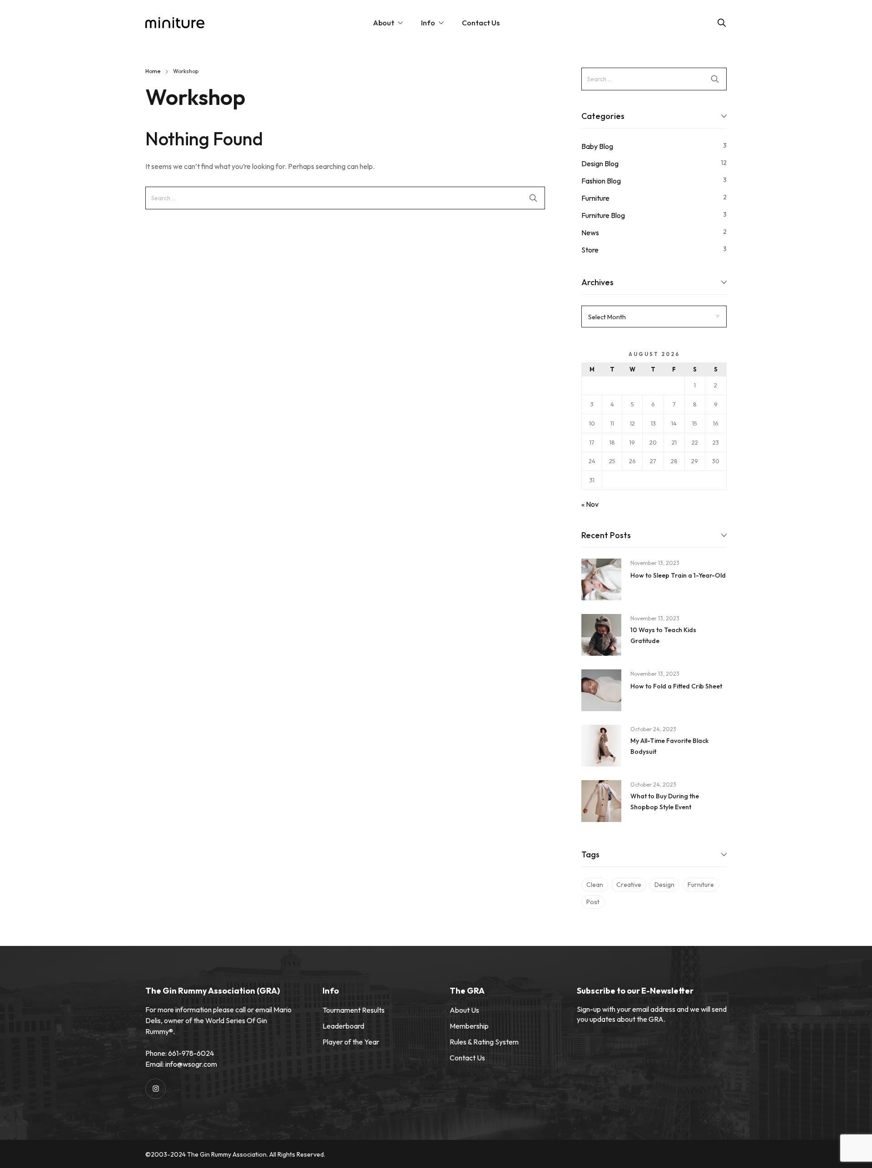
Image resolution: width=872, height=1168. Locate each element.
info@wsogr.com (191, 1064)
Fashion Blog (601, 180)
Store (590, 249)
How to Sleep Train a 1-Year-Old (678, 575)
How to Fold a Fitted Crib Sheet (676, 686)
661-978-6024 (191, 1053)
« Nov (590, 504)
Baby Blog (597, 146)
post (593, 902)
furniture (701, 885)
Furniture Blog (603, 215)
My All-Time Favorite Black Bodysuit (669, 746)
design (664, 885)
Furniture (595, 198)
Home (152, 71)
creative (628, 885)
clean (594, 885)
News (590, 232)
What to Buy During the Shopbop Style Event (664, 801)
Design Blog (600, 163)
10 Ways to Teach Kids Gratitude (663, 635)
